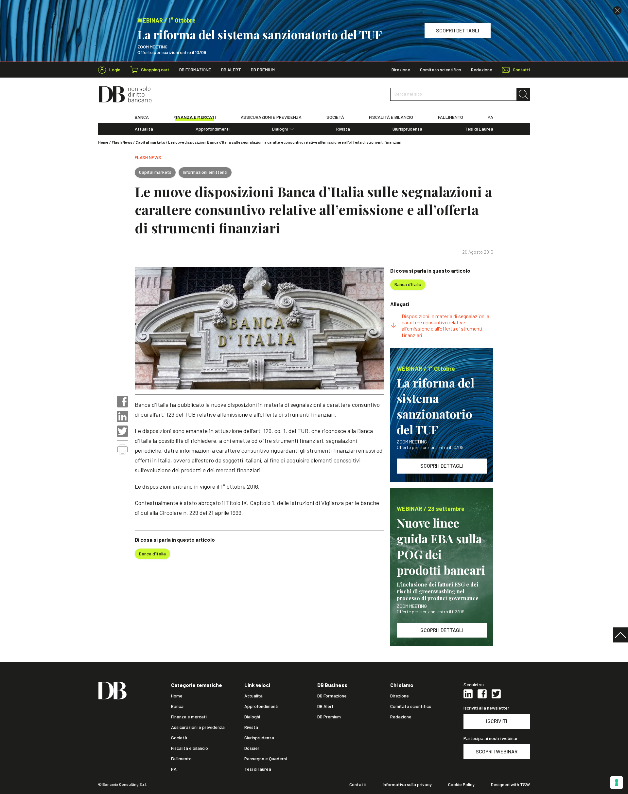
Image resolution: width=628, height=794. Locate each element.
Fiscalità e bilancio (189, 748)
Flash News (122, 142)
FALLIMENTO (450, 117)
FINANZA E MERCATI (194, 117)
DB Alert (231, 69)
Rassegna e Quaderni (265, 758)
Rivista (343, 129)
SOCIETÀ (335, 117)
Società (179, 737)
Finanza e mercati (189, 716)
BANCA (142, 117)
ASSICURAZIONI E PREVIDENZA (271, 117)
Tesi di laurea (257, 769)
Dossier (251, 748)
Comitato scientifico (440, 69)
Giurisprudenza (407, 129)
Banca (177, 706)
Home (103, 142)
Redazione (481, 69)
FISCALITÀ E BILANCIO (391, 117)
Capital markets (150, 142)
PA (490, 117)
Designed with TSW (510, 784)
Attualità (144, 129)
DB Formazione (195, 69)
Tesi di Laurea (479, 129)
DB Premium (263, 69)
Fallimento (181, 758)
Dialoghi (280, 129)
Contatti (357, 784)
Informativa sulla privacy (407, 784)
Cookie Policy (461, 784)
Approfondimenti (213, 129)
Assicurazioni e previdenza (198, 727)
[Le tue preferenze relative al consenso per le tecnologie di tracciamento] (616, 782)
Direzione (401, 69)
